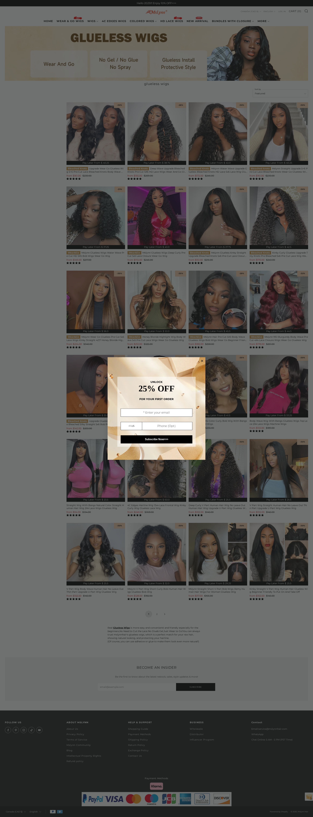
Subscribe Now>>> (156, 439)
